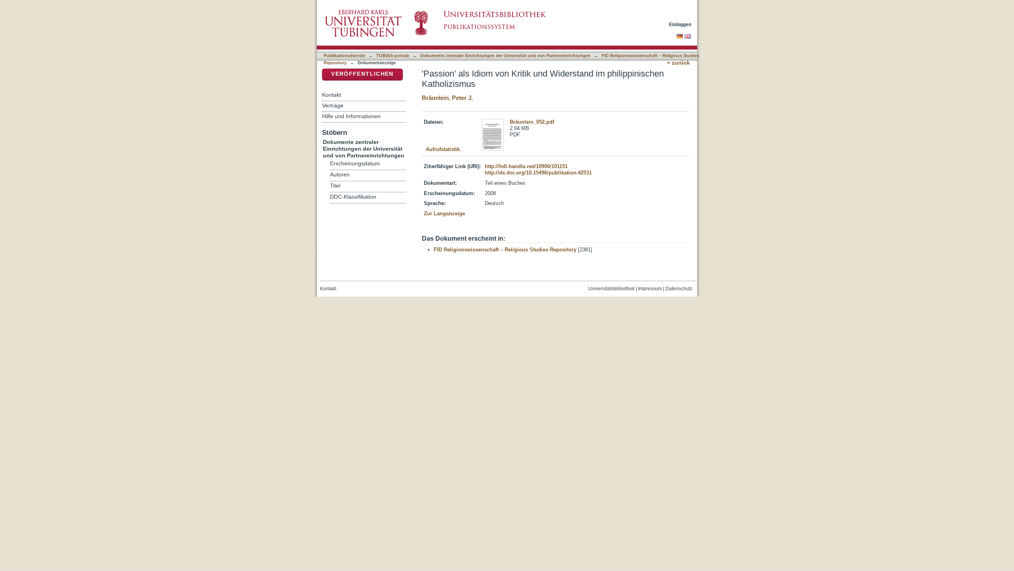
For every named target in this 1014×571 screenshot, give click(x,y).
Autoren (340, 175)
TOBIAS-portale (392, 55)
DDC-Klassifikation (353, 197)
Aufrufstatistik (443, 149)
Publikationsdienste (344, 55)
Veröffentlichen (362, 74)
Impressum (650, 288)
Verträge (332, 105)
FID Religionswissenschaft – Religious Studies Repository (505, 250)
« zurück (678, 63)
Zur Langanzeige (444, 214)
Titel (335, 186)
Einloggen (680, 24)
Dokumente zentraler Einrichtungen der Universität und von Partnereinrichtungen (505, 55)
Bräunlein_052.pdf (532, 122)
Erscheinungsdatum (355, 164)
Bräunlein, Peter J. (447, 97)
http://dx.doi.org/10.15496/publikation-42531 (538, 173)
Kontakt (331, 95)
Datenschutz (678, 288)
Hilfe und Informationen (351, 116)
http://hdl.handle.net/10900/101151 (526, 166)
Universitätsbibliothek (611, 288)
